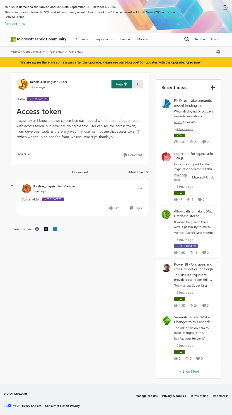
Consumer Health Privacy (62, 406)
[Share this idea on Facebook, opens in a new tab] (37, 229)
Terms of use (199, 396)
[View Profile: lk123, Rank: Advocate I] (166, 103)
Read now (193, 62)
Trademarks (220, 396)
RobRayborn (182, 338)
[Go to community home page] (38, 39)
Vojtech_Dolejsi (184, 232)
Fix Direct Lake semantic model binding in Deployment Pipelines (193, 103)
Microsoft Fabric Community (28, 51)
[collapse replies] (12, 185)
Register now (15, 23)
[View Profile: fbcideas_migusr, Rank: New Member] (26, 188)
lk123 (178, 122)
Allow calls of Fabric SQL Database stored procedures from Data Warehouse (193, 213)
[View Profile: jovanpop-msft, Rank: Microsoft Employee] (166, 156)
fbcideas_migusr (44, 186)
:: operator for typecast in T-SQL (193, 156)
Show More (191, 371)
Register (199, 39)
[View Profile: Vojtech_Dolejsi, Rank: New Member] (166, 214)
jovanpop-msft (181, 177)
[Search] (187, 39)
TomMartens (182, 285)
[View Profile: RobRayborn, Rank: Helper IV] (166, 320)
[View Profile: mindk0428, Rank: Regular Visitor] (22, 84)
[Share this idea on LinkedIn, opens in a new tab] (55, 229)
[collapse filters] (212, 87)
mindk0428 (38, 82)
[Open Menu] (218, 52)
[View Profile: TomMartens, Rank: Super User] (166, 267)
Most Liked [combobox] (139, 172)
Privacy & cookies (174, 396)
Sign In (214, 39)
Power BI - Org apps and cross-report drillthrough (193, 266)
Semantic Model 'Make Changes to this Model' (192, 319)
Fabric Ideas (57, 51)
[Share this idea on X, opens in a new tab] (46, 229)
